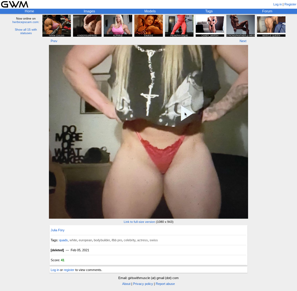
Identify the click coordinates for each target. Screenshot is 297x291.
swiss (154, 240)
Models (150, 11)
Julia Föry (58, 230)
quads (63, 240)
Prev (54, 41)
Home (29, 11)
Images (89, 11)
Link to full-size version (139, 221)
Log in (277, 4)
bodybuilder (102, 240)
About (126, 284)
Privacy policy (143, 284)
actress (142, 240)
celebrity (129, 240)
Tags (209, 11)
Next (243, 41)
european (85, 240)
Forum (267, 11)
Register (290, 4)
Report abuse (165, 284)
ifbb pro (117, 240)
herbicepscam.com (25, 22)
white (73, 240)
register (69, 270)
